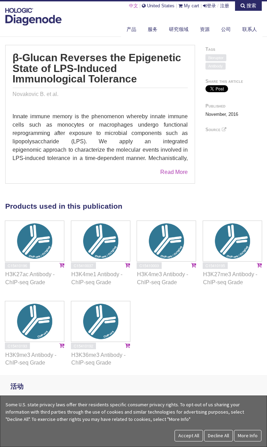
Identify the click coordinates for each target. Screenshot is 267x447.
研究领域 (178, 29)
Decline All (218, 435)
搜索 (250, 5)
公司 (226, 29)
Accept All (188, 435)
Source (213, 129)
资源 (205, 29)
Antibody (215, 66)
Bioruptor (216, 58)
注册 (224, 5)
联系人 (249, 29)
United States (160, 5)
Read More (174, 172)
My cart (191, 5)
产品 (131, 29)
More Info (248, 435)
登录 (211, 5)
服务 (152, 29)
